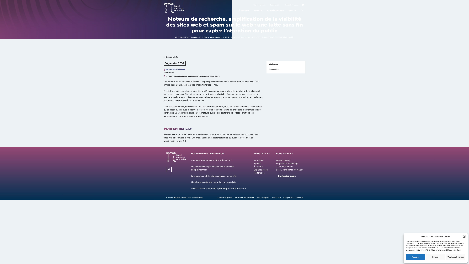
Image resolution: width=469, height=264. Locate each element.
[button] (464, 236)
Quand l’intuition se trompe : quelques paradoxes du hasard (218, 188)
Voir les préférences (456, 257)
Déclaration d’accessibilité (244, 197)
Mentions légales (263, 197)
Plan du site (276, 197)
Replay (292, 10)
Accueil (178, 37)
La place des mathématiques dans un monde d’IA (213, 176)
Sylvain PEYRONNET (175, 69)
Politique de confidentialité (293, 197)
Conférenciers (275, 10)
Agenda (258, 10)
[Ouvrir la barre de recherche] (302, 10)
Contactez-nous (287, 176)
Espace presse (259, 5)
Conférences (187, 37)
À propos (244, 10)
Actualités (258, 160)
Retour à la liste (172, 57)
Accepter (415, 257)
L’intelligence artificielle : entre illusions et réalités (213, 182)
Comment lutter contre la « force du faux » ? (211, 160)
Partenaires (275, 5)
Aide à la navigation (224, 197)
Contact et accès (291, 5)
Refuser (435, 257)
